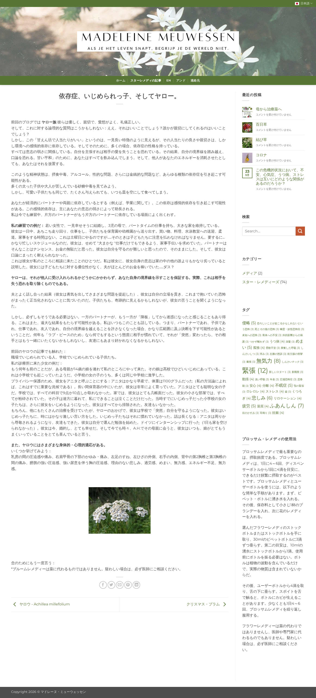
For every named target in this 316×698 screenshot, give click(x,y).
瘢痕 (250, 361)
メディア (249, 273)
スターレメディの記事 (145, 80)
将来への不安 (272, 335)
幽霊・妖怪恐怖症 (292, 329)
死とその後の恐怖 (267, 329)
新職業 (297, 372)
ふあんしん (287, 405)
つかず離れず (259, 341)
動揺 (248, 379)
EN (168, 80)
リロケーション (288, 398)
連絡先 (195, 80)
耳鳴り (265, 412)
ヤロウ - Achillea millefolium (44, 604)
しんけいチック (293, 361)
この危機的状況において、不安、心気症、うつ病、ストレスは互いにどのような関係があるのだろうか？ (280, 177)
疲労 (249, 405)
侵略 (249, 322)
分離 (268, 385)
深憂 (290, 341)
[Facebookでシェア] (103, 585)
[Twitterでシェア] (111, 585)
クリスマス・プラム (203, 604)
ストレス (275, 391)
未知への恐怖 (251, 335)
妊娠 (278, 413)
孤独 (259, 348)
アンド (181, 80)
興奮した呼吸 (290, 347)
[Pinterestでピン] (128, 585)
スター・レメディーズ (260, 282)
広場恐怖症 (288, 379)
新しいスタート (280, 372)
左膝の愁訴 (278, 353)
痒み (264, 353)
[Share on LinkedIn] (136, 585)
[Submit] (300, 231)
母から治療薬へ (269, 109)
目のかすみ (250, 412)
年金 (274, 379)
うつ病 (277, 341)
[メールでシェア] (120, 585)
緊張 (255, 370)
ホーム (120, 80)
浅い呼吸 (262, 379)
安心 (255, 385)
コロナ (261, 155)
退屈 (263, 406)
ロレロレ (255, 391)
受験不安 (273, 347)
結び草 (261, 139)
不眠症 (284, 385)
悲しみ (262, 398)
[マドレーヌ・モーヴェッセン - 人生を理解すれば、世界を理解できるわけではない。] (158, 41)
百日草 (261, 124)
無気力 (268, 360)
